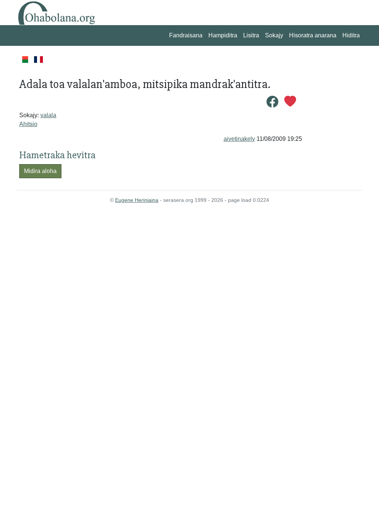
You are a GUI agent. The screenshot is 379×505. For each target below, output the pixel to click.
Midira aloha (40, 171)
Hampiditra (222, 35)
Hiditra (351, 35)
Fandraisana (185, 35)
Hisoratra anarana (312, 35)
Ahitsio (28, 124)
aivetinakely (239, 139)
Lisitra (251, 35)
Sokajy (274, 35)
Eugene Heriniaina (136, 200)
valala (48, 115)
